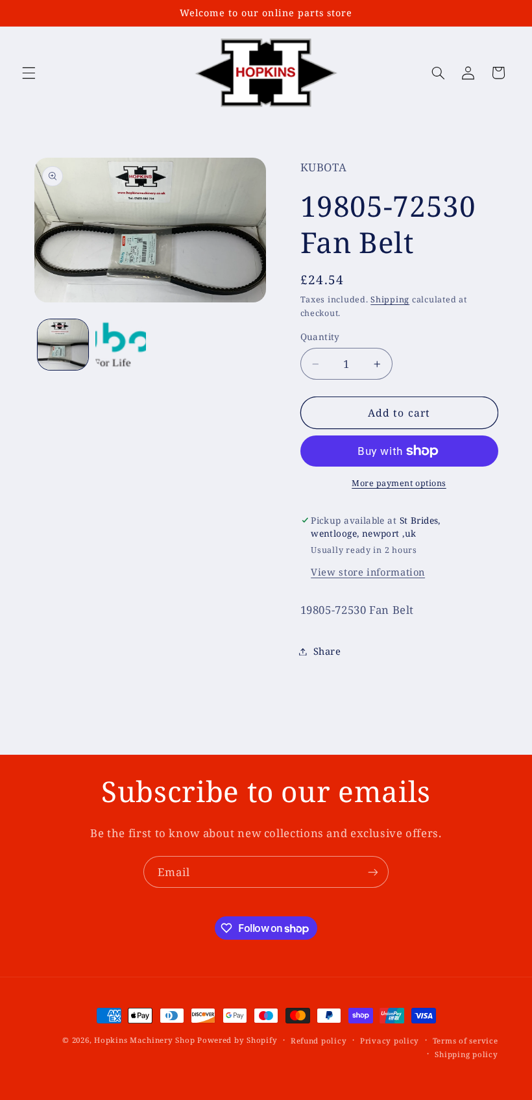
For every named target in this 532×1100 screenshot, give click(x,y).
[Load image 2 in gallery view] (120, 344)
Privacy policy (389, 1040)
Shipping (389, 299)
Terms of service (465, 1040)
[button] (28, 73)
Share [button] (327, 650)
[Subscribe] (373, 872)
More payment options (399, 483)
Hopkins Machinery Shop (144, 1040)
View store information (368, 571)
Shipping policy (466, 1054)
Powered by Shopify (237, 1040)
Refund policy (319, 1040)
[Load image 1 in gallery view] (63, 344)
